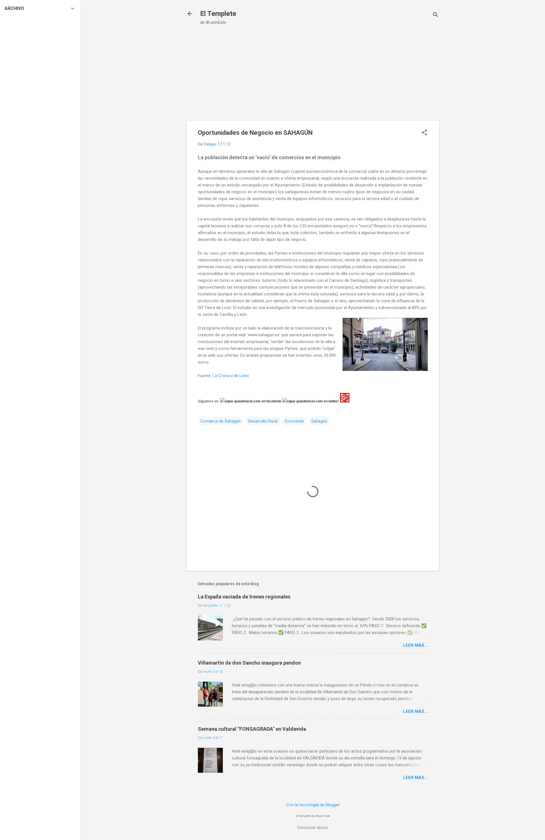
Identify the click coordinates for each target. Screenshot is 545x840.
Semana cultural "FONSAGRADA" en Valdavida (252, 729)
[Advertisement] (313, 78)
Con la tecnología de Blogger (313, 804)
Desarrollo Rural (263, 421)
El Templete (218, 14)
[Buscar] (435, 15)
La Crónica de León (231, 375)
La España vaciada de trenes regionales (244, 597)
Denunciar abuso (312, 827)
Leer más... (415, 645)
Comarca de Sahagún (220, 421)
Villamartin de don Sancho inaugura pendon (249, 663)
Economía (294, 421)
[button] (424, 133)
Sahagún (319, 421)
